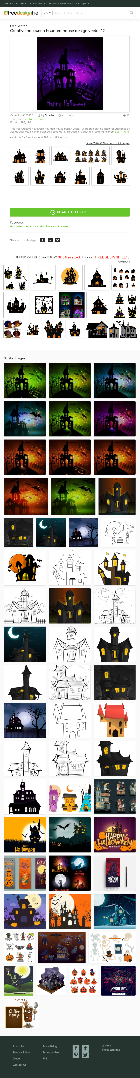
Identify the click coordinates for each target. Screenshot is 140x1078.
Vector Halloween (35, 119)
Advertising (50, 1046)
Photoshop (38, 3)
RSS (45, 1058)
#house (63, 226)
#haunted (17, 226)
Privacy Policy (21, 1052)
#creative (32, 226)
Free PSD (64, 3)
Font (75, 3)
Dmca (16, 1058)
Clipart (84, 3)
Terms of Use (51, 1052)
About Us (18, 1046)
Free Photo (24, 3)
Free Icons (52, 3)
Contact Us (19, 1065)
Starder (49, 115)
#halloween (48, 226)
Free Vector (9, 3)
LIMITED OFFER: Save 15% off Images (54, 257)
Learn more (122, 131)
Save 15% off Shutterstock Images (108, 143)
